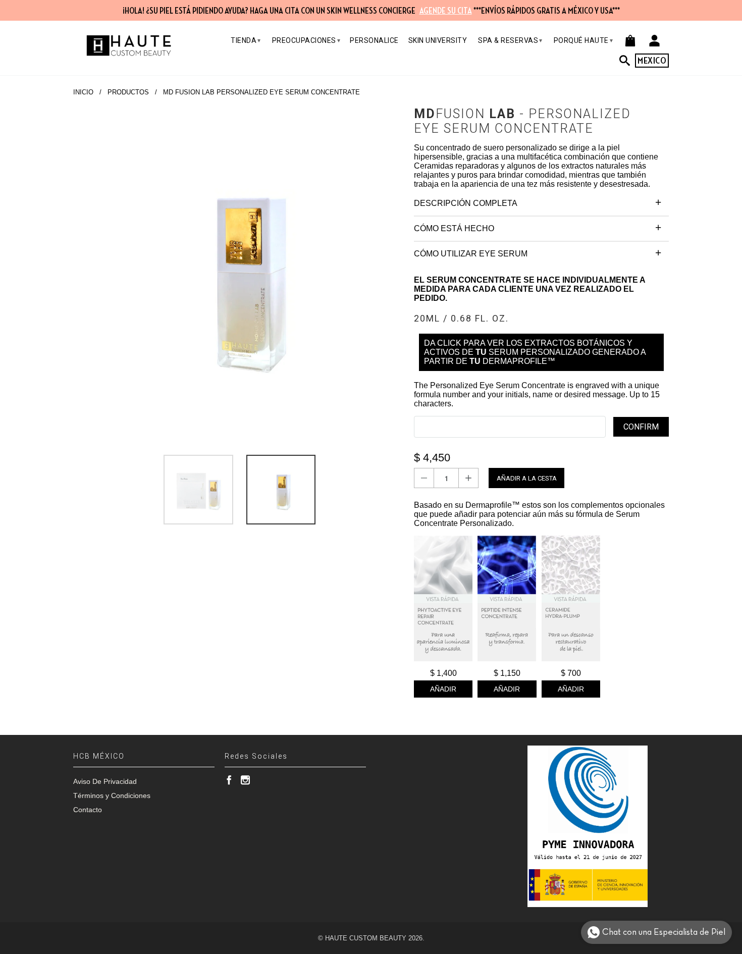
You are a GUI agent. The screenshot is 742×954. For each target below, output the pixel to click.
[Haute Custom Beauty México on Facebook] (229, 779)
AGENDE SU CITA (445, 11)
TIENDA (246, 40)
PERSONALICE (374, 40)
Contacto (87, 810)
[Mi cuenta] (654, 40)
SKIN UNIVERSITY (437, 40)
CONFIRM (641, 427)
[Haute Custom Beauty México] (128, 45)
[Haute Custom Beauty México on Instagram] (245, 779)
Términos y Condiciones (111, 795)
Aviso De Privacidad (105, 781)
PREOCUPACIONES (306, 40)
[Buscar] (627, 60)
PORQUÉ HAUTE (583, 40)
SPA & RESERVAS (510, 40)
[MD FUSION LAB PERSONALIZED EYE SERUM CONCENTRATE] (238, 272)
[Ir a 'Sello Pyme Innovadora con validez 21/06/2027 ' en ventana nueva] (587, 826)
